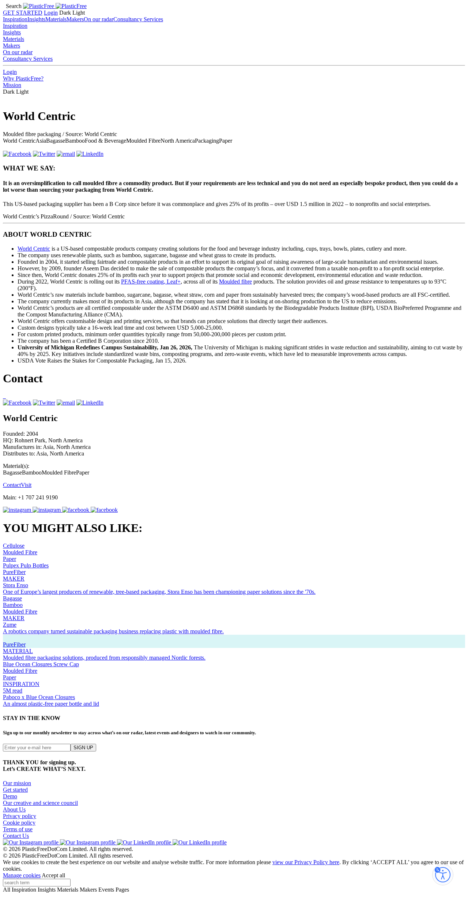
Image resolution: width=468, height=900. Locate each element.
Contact (12, 485)
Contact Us (16, 836)
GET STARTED (22, 13)
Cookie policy (19, 823)
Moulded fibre (235, 281)
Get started (15, 790)
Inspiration (15, 19)
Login (51, 13)
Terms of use (18, 829)
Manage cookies (22, 875)
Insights (36, 19)
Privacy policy (19, 816)
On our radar (98, 19)
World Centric (34, 248)
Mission (12, 85)
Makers (75, 19)
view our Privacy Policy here (305, 862)
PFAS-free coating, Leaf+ (151, 281)
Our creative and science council (40, 803)
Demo (10, 796)
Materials (56, 19)
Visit (26, 485)
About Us (14, 809)
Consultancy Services (138, 19)
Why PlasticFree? (23, 78)
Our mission (17, 783)
